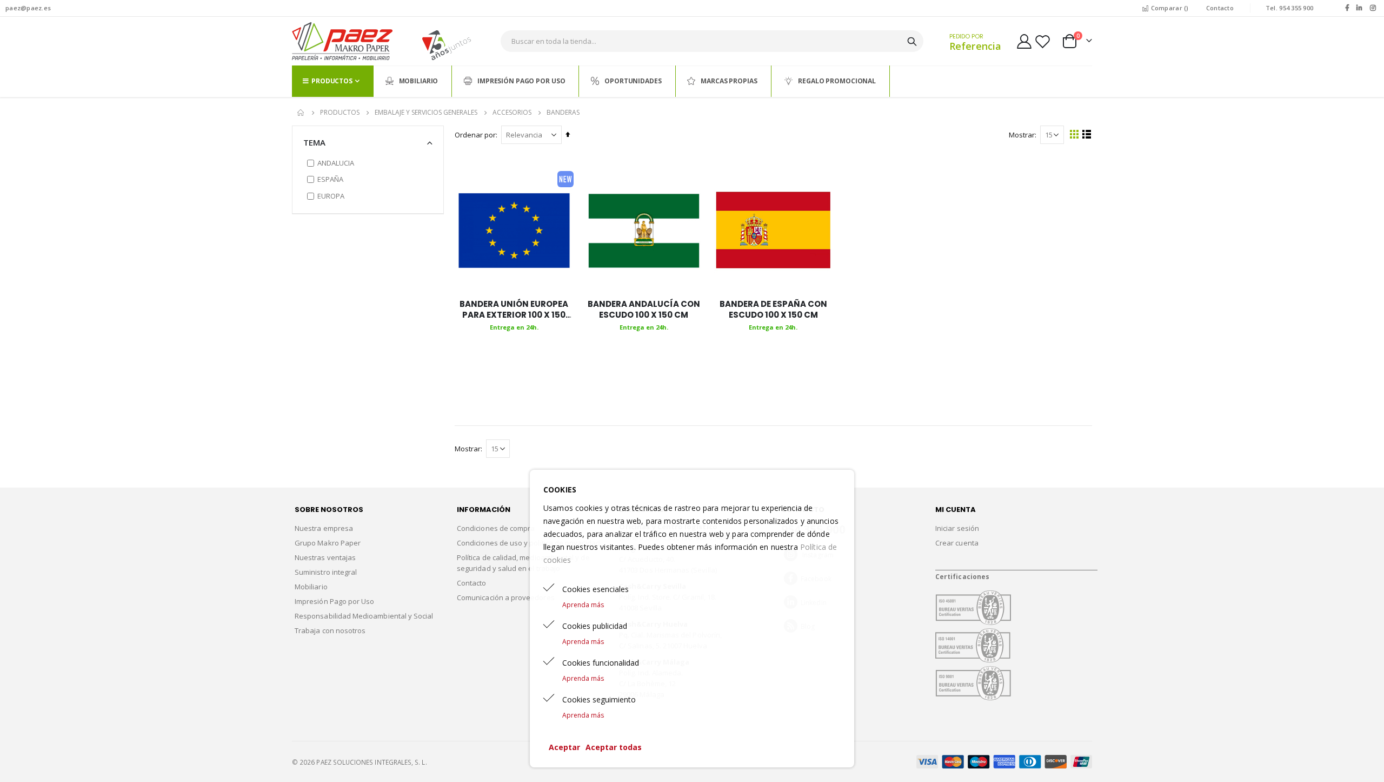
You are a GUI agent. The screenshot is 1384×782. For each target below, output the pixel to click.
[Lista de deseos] (1043, 41)
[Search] (912, 41)
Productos (340, 112)
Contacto (1220, 8)
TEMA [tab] (314, 142)
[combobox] (712, 41)
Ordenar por (475, 135)
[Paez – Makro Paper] (342, 41)
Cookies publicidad (594, 626)
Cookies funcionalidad (600, 663)
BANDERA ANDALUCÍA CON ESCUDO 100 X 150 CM (644, 309)
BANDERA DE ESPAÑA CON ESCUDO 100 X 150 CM (773, 309)
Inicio (301, 112)
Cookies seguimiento (599, 699)
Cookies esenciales (595, 589)
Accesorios (512, 112)
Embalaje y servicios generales (426, 112)
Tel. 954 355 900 (1289, 8)
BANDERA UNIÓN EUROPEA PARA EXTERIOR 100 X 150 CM (514, 310)
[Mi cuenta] (1024, 41)
